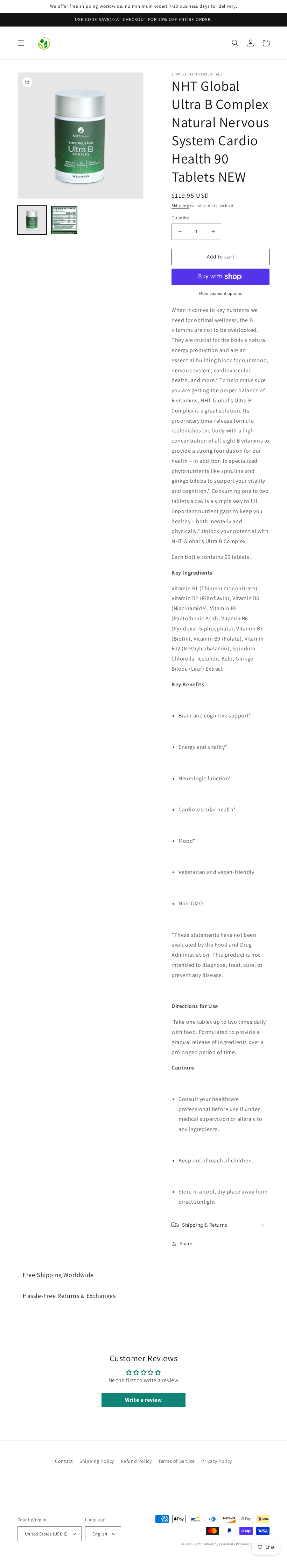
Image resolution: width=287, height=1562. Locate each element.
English (99, 1534)
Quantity (180, 218)
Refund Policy (136, 1461)
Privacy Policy (216, 1461)
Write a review (143, 1399)
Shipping (180, 205)
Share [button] (186, 1243)
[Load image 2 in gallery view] (64, 220)
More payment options (220, 293)
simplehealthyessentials (215, 1544)
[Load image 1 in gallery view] (32, 220)
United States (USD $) (46, 1534)
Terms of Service (176, 1461)
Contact (64, 1461)
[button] (21, 43)
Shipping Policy (96, 1461)
